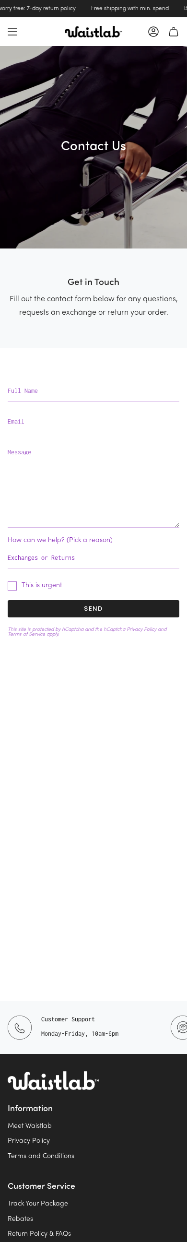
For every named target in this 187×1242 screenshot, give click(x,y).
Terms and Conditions (41, 1156)
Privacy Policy (141, 629)
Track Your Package (38, 1204)
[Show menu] (12, 32)
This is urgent (42, 585)
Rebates (20, 1219)
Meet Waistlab (30, 1126)
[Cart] (173, 32)
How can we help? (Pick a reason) (60, 540)
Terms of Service (26, 634)
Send (93, 608)
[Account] (153, 32)
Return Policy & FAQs (39, 1234)
